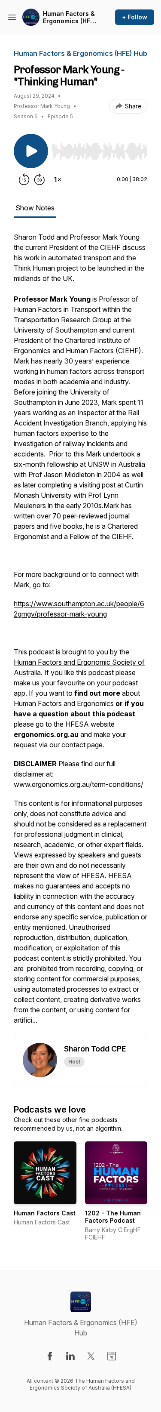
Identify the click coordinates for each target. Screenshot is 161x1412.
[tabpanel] (80, 633)
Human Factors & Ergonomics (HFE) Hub (69, 17)
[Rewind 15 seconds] (24, 179)
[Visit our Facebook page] (50, 1356)
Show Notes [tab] (35, 207)
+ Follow (134, 17)
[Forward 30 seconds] (39, 179)
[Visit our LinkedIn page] (70, 1356)
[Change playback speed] (57, 179)
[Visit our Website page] (111, 1356)
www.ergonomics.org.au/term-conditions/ (78, 784)
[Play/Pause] (31, 151)
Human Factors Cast (45, 1213)
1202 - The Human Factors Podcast (113, 1216)
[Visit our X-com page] (91, 1356)
